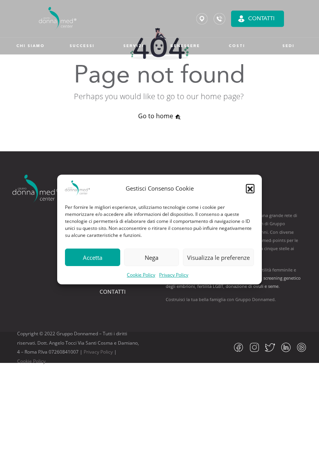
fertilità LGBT (210, 286)
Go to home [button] (156, 116)
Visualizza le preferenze (218, 257)
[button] (250, 188)
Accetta (92, 257)
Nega (151, 257)
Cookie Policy (141, 275)
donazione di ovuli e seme (252, 286)
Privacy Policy (173, 275)
